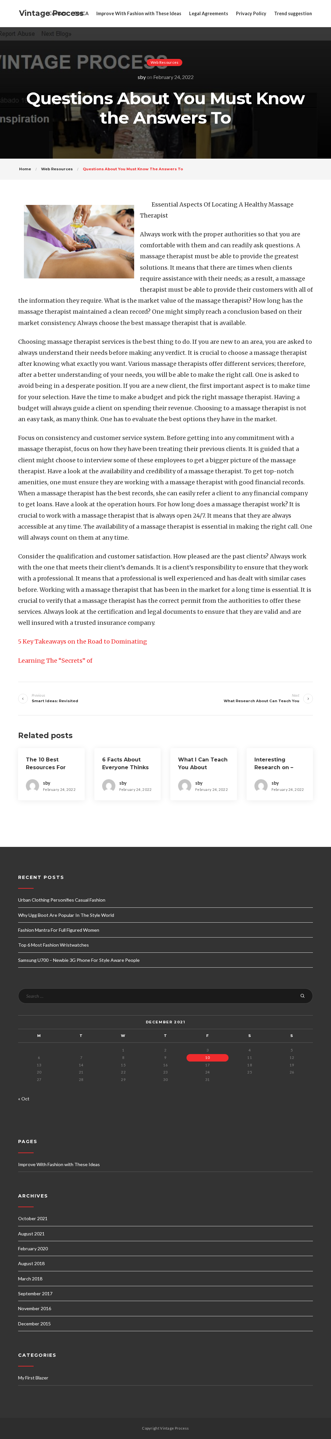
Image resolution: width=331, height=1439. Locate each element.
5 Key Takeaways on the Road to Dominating (82, 641)
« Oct (23, 1098)
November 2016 (34, 1308)
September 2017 (35, 1293)
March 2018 (30, 1278)
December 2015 (34, 1323)
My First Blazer (33, 1377)
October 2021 (33, 1218)
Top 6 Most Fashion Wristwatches (53, 945)
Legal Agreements (208, 13)
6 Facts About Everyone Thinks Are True (125, 767)
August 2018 (31, 1263)
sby (142, 77)
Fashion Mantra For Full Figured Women (58, 930)
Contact (57, 13)
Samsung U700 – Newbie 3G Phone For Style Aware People (79, 960)
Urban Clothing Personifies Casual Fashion (61, 900)
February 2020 (33, 1248)
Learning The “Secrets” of (55, 660)
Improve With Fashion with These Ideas (138, 13)
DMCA (81, 13)
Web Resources (165, 62)
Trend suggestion (293, 13)
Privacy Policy (251, 13)
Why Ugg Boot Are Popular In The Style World (66, 915)
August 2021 (31, 1233)
